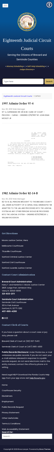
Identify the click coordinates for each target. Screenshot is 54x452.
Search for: (7, 432)
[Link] (27, 128)
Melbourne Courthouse (12, 245)
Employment (8, 401)
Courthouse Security (11, 390)
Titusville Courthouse (11, 251)
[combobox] (23, 81)
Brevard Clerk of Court (12, 341)
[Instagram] (7, 318)
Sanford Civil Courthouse (13, 262)
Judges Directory (26, 69)
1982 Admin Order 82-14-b (20, 193)
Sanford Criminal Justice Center (17, 257)
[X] (5, 318)
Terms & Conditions (11, 423)
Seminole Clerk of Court (13, 346)
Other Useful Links (10, 418)
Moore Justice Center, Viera (15, 240)
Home (5, 385)
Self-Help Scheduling (36, 66)
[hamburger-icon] (5, 5)
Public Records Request (13, 407)
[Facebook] (3, 318)
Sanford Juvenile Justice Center (17, 268)
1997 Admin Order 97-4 (17, 103)
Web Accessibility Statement (15, 429)
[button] (49, 4)
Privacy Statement (10, 412)
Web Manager (19, 109)
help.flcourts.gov (37, 378)
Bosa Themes (44, 449)
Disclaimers (7, 396)
